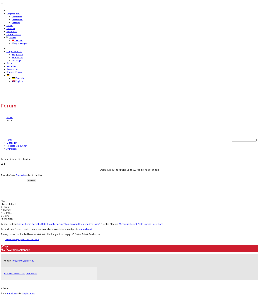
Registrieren (28, 293)
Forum (9, 25)
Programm (17, 16)
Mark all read (85, 229)
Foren (9, 139)
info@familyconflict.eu (23, 260)
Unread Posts (150, 223)
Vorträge (16, 22)
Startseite (21, 175)
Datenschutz (18, 273)
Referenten (17, 19)
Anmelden (11, 148)
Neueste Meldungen (16, 145)
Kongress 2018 (13, 13)
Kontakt (8, 273)
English (24, 43)
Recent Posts (136, 223)
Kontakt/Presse (13, 34)
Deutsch (18, 40)
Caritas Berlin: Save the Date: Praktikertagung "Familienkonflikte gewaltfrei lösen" (58, 223)
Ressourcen (11, 31)
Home (9, 117)
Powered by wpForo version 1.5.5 (22, 239)
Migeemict (124, 223)
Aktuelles (10, 28)
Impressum (31, 273)
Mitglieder (11, 142)
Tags (160, 223)
